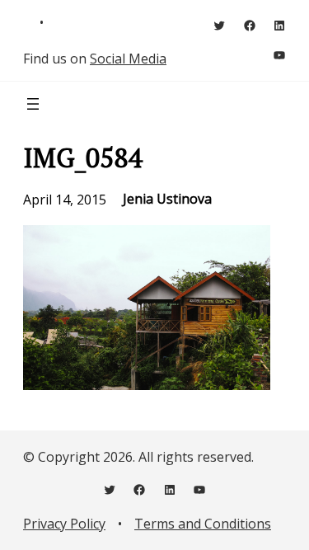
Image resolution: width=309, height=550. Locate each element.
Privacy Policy (64, 524)
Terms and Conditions (202, 524)
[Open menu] (33, 104)
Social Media (128, 58)
